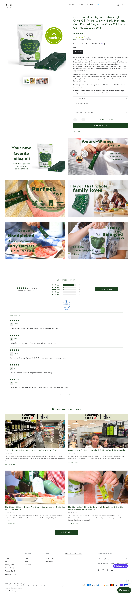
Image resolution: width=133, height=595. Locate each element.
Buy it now (100, 126)
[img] (14, 321)
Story (27, 558)
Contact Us (49, 561)
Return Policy (9, 568)
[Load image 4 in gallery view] (45, 81)
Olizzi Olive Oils (14, 584)
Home (7, 558)
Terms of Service (10, 571)
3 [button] (67, 395)
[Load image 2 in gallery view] (32, 81)
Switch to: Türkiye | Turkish (73, 553)
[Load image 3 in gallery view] (39, 81)
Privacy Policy (10, 565)
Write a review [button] (106, 289)
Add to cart (107, 120)
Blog (26, 561)
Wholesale (28, 565)
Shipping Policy (10, 574)
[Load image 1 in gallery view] (26, 81)
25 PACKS (78, 52)
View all (66, 532)
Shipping (75, 40)
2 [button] (63, 395)
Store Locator (50, 558)
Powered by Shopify (10, 591)
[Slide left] (20, 81)
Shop (6, 561)
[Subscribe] (127, 559)
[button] (113, 4)
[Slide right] (51, 81)
